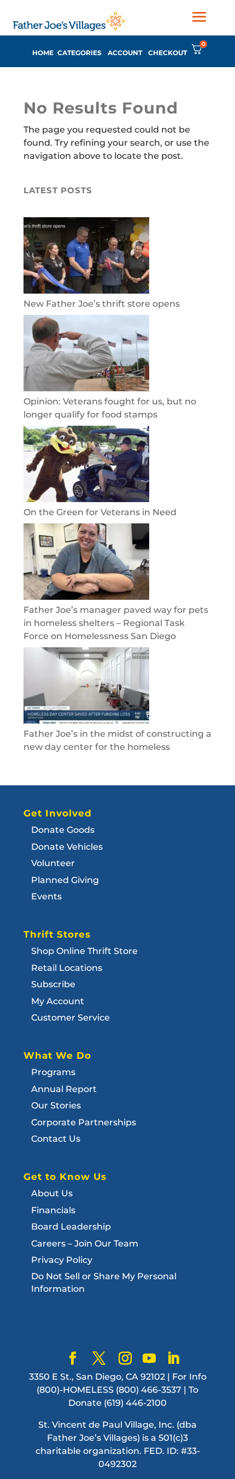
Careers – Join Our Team (84, 1243)
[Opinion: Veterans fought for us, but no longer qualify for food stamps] (86, 355)
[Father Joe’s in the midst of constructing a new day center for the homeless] (86, 687)
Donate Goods (63, 830)
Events (46, 896)
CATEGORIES (79, 53)
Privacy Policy (61, 1260)
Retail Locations (66, 968)
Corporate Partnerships (83, 1122)
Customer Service (70, 1017)
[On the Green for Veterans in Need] (86, 466)
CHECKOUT (167, 53)
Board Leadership (71, 1226)
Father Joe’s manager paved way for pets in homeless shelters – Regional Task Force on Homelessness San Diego (116, 623)
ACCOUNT (125, 53)
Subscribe (53, 984)
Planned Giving (65, 880)
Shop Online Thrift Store (84, 951)
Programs (53, 1072)
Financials (53, 1210)
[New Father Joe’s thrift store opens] (86, 257)
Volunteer (53, 863)
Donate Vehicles (67, 847)
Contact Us (55, 1139)
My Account (57, 1001)
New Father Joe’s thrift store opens (102, 304)
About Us (52, 1193)
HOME (43, 53)
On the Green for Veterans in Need (100, 512)
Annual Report (64, 1089)
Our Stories (56, 1105)
